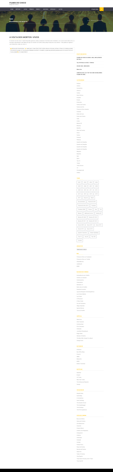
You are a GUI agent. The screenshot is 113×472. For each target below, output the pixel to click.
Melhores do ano (89, 213)
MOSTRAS (45, 9)
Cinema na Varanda (82, 277)
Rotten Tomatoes (81, 363)
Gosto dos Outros (81, 116)
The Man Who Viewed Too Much (85, 338)
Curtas (78, 93)
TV (77, 168)
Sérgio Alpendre (80, 305)
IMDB (78, 356)
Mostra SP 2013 (93, 221)
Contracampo (80, 324)
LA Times (79, 377)
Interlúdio (79, 328)
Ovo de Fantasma (81, 303)
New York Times (81, 379)
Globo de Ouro (80, 114)
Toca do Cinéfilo (81, 310)
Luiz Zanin (79, 296)
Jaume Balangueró (50, 50)
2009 (79, 190)
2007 (40, 48)
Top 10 (78, 160)
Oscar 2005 (81, 225)
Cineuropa (79, 437)
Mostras (79, 125)
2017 (79, 197)
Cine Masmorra (80, 423)
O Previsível (80, 298)
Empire (78, 375)
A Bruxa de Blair (49, 48)
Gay (96, 209)
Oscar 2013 (81, 228)
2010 (85, 190)
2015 (90, 194)
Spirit (78, 158)
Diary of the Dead (23, 50)
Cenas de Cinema (81, 421)
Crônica (78, 90)
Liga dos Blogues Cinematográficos (85, 291)
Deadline (79, 372)
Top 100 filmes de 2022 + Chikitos (85, 62)
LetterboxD (79, 264)
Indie (78, 118)
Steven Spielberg (94, 232)
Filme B (78, 354)
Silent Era (79, 451)
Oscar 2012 (98, 225)
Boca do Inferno (81, 418)
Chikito (78, 85)
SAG (78, 156)
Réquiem (79, 151)
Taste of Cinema (81, 454)
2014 (85, 194)
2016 (96, 194)
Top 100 (93, 236)
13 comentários (23, 52)
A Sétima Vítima (58, 48)
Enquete (79, 97)
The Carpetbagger (81, 405)
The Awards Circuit (81, 402)
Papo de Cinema (81, 447)
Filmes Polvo (80, 444)
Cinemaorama (80, 280)
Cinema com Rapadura (82, 430)
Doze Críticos (80, 95)
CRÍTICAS (18, 9)
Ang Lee (86, 197)
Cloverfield (66, 48)
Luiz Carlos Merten (81, 294)
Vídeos (78, 172)
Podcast (79, 137)
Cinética (79, 435)
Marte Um (79, 69)
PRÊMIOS (31, 9)
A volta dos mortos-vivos (24, 37)
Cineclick (79, 426)
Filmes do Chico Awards (83, 109)
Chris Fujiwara (80, 321)
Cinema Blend (80, 428)
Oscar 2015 (90, 228)
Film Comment (80, 326)
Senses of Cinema (81, 335)
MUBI (78, 266)
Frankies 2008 (81, 209)
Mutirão (79, 128)
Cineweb (79, 440)
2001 (79, 182)
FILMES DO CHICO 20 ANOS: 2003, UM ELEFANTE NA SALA (89, 58)
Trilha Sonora (80, 165)
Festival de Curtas (81, 104)
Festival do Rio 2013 (83, 205)
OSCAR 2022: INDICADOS (83, 66)
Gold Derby (79, 395)
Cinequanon (80, 433)
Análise (78, 83)
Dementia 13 (80, 284)
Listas (78, 121)
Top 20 (86, 236)
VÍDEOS (38, 9)
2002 (85, 182)
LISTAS (25, 9)
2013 (79, 194)
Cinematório (80, 282)
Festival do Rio (80, 107)
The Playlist (80, 456)
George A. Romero (39, 50)
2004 (96, 182)
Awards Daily (80, 393)
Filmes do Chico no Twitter (83, 259)
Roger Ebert (79, 333)
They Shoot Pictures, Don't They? (85, 458)
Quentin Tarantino (82, 232)
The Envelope (80, 407)
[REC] (37, 48)
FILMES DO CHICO (17, 3)
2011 (90, 190)
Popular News (95, 9)
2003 (90, 182)
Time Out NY (80, 461)
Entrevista (79, 102)
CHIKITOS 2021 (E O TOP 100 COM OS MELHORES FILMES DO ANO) (89, 73)
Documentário (81, 201)
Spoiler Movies (80, 308)
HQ (101, 209)
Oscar (78, 132)
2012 (96, 190)
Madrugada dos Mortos (63, 50)
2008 (43, 48)
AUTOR (60, 9)
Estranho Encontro (81, 289)
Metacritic (79, 359)
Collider (78, 442)
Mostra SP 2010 (93, 217)
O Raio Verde (80, 301)
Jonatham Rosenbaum (82, 331)
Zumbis (16, 52)
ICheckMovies (80, 261)
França (90, 209)
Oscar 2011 (90, 225)
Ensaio (78, 100)
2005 (79, 186)
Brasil (92, 197)
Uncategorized (80, 170)
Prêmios (79, 139)
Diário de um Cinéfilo (82, 287)
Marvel (79, 213)
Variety (78, 384)
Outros (78, 135)
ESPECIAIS (52, 9)
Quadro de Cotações (82, 142)
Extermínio (31, 50)
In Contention (80, 398)
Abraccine (79, 319)
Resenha (22, 48)
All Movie (79, 349)
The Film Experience (82, 409)
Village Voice (80, 340)
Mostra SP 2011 (82, 221)
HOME (11, 9)
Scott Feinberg (80, 400)
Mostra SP (79, 123)
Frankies (79, 111)
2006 (85, 186)
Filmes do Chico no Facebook (84, 257)
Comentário (79, 88)
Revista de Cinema (81, 449)
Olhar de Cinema (81, 130)
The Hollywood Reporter (83, 382)
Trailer (78, 163)
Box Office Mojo (81, 352)
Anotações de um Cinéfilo (83, 275)
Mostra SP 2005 (82, 217)
